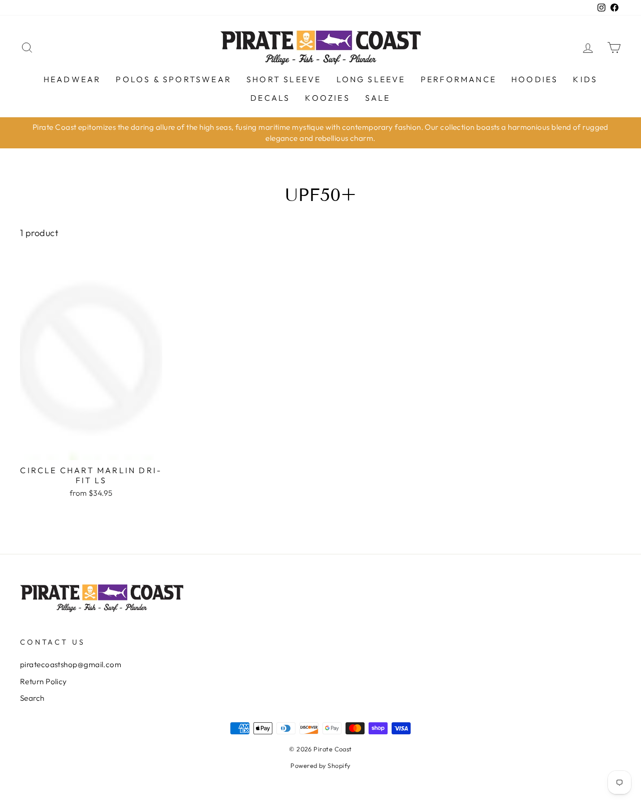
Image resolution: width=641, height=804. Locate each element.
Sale (378, 98)
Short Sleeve (283, 79)
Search (32, 698)
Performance (458, 79)
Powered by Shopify (320, 765)
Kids (585, 79)
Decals (270, 98)
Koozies (327, 98)
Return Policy (43, 681)
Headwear (72, 79)
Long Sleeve (371, 79)
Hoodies (534, 79)
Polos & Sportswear (173, 79)
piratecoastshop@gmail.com (70, 664)
